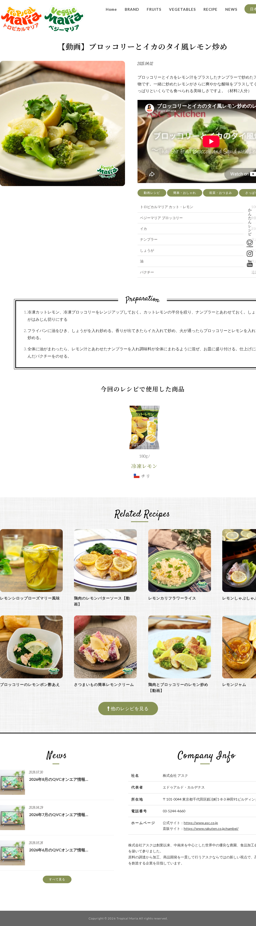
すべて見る (57, 879)
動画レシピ (152, 193)
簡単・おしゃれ (184, 193)
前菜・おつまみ (220, 193)
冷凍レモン (144, 466)
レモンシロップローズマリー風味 (30, 598)
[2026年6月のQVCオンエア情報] (12, 863)
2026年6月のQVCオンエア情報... (58, 849)
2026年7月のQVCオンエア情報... (58, 814)
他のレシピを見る (129, 708)
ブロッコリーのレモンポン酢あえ (30, 684)
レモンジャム (234, 684)
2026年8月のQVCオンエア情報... (58, 779)
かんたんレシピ (250, 222)
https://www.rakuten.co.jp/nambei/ (211, 828)
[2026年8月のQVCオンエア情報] (12, 792)
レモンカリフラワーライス (172, 598)
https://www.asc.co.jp (201, 823)
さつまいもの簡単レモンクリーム (104, 684)
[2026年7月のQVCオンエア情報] (12, 828)
